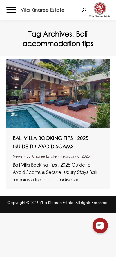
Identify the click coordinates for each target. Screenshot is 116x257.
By (41, 156)
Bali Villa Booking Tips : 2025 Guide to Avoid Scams (50, 142)
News (17, 156)
